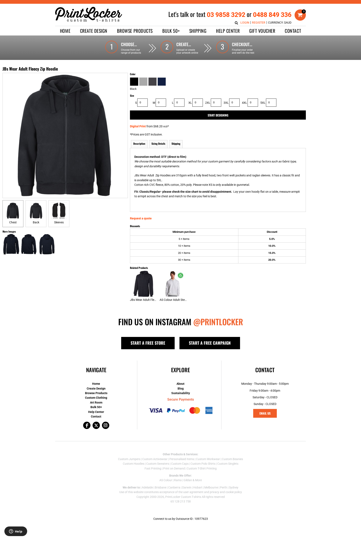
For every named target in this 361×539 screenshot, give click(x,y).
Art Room (96, 402)
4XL (244, 102)
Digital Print (138, 126)
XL (190, 102)
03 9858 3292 (226, 14)
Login (244, 22)
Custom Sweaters (157, 463)
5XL (263, 102)
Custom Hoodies (133, 463)
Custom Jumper (128, 459)
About (180, 383)
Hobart (197, 487)
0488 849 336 (272, 14)
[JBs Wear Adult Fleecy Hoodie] (143, 283)
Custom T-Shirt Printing (202, 468)
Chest (13, 222)
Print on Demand (174, 468)
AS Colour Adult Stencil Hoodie (179, 299)
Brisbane (160, 487)
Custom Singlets (227, 463)
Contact (96, 416)
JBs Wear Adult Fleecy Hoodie (149, 299)
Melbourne (211, 487)
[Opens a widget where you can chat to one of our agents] (15, 531)
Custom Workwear (208, 459)
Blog (181, 388)
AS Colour (165, 480)
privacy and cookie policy (226, 492)
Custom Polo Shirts (203, 463)
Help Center (96, 412)
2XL (207, 102)
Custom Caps (180, 463)
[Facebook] (86, 425)
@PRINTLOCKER (218, 322)
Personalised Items (181, 459)
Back (36, 222)
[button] (94, 30)
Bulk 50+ (96, 407)
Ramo (178, 480)
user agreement (193, 492)
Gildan (188, 480)
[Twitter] (96, 425)
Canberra (174, 487)
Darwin (186, 487)
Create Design (96, 388)
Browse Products (96, 393)
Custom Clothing (96, 397)
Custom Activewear (155, 459)
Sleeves (59, 222)
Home (96, 383)
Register (258, 22)
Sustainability (180, 393)
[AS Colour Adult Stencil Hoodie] (173, 283)
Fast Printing (153, 468)
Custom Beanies (232, 459)
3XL (226, 102)
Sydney (233, 487)
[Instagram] (105, 425)
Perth (223, 487)
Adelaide (147, 487)
